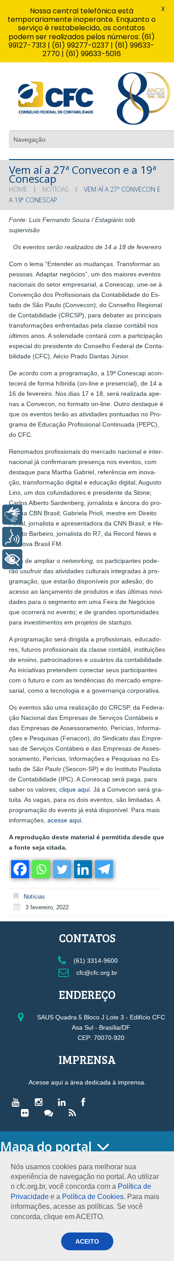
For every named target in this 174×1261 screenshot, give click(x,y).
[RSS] (74, 1112)
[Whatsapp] (40, 869)
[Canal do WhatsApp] (51, 1112)
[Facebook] (19, 869)
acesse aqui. (65, 820)
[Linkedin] (82, 869)
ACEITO (87, 1241)
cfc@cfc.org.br (96, 972)
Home (18, 189)
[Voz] (12, 537)
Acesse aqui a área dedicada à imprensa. (87, 1082)
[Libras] (12, 515)
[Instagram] (40, 1102)
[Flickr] (27, 1112)
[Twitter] (61, 869)
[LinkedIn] (64, 1102)
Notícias (55, 189)
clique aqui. (75, 789)
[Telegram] (103, 869)
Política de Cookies (93, 1196)
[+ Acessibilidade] (12, 559)
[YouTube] (17, 1102)
